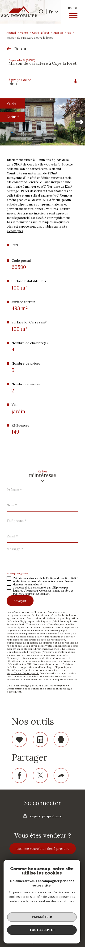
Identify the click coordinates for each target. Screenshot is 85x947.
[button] (80, 122)
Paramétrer (42, 917)
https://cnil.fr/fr (36, 651)
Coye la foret (40, 32)
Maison (58, 32)
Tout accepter (42, 930)
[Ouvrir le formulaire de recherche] (41, 11)
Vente (24, 32)
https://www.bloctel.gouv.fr (23, 673)
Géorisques (15, 231)
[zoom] (42, 121)
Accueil (11, 32)
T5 (69, 32)
